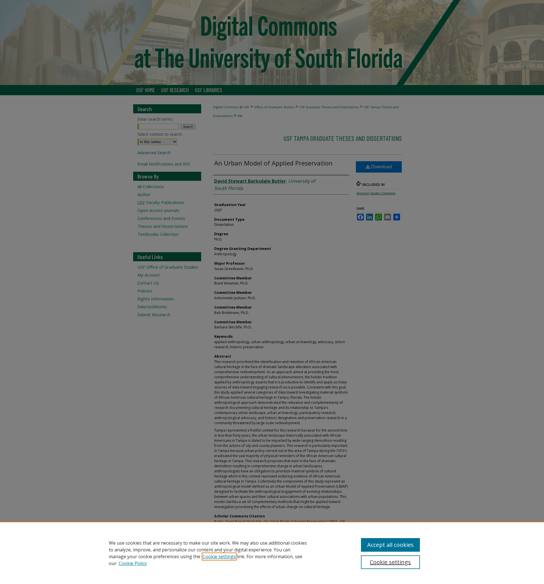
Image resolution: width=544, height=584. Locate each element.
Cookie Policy (133, 563)
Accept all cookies (390, 545)
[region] (272, 553)
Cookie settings (219, 556)
